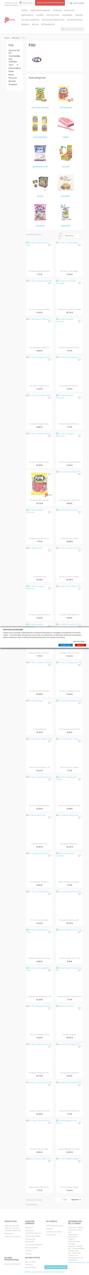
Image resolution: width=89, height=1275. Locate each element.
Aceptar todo (65, 645)
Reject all (80, 645)
